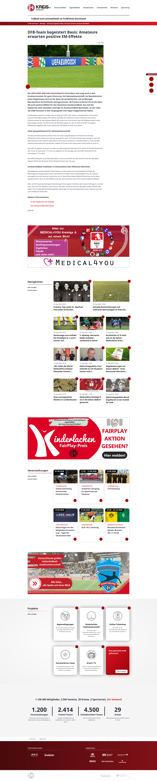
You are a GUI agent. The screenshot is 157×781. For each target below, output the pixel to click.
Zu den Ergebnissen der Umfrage (42, 202)
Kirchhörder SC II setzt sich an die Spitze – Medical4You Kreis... (116, 338)
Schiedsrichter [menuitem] (88, 8)
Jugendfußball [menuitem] (74, 8)
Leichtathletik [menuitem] (102, 8)
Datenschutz (42, 739)
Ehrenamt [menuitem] (114, 8)
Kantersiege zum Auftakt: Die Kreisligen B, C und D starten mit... (65, 338)
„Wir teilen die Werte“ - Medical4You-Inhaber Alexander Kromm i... (64, 369)
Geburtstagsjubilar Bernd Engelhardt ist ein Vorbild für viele (117, 400)
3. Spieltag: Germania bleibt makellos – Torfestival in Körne (89, 338)
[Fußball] (151, 79)
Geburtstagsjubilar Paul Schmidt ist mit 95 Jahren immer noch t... (91, 369)
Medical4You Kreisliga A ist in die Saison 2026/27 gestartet (90, 400)
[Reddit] (40, 42)
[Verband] (151, 90)
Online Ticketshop (117, 624)
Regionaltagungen (65, 624)
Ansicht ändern (32, 290)
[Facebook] (29, 42)
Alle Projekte (121, 671)
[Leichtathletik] (151, 85)
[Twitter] (34, 42)
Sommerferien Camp (65, 663)
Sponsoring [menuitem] (125, 8)
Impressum (32, 739)
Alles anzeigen (32, 287)
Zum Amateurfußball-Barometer (42, 206)
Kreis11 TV (91, 663)
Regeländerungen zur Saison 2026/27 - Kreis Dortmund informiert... (116, 369)
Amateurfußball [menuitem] (60, 8)
